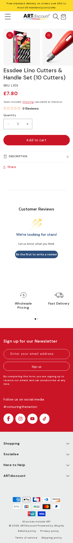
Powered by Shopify (51, 525)
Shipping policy (51, 537)
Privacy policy (49, 531)
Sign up (36, 366)
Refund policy (27, 531)
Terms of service (26, 537)
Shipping (28, 101)
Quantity (9, 115)
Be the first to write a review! (36, 254)
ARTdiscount (29, 525)
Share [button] (12, 167)
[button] (8, 16)
